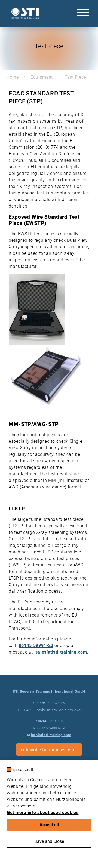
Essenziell (23, 769)
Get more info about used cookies (42, 812)
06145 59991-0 (50, 721)
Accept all (49, 824)
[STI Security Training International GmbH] (24, 13)
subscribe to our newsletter (49, 749)
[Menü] (83, 12)
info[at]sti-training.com (51, 735)
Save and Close (49, 841)
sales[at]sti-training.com (61, 652)
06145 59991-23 (36, 645)
